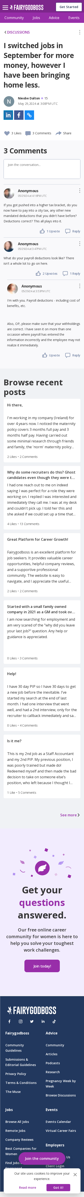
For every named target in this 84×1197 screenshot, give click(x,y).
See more (68, 815)
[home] (26, 9)
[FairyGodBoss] (31, 1011)
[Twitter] (31, 1021)
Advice (54, 17)
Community (14, 17)
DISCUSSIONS (18, 32)
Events (74, 17)
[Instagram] (20, 1021)
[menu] (6, 4)
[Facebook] (9, 1021)
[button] (79, 33)
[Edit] (80, 33)
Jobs (36, 17)
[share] (59, 132)
